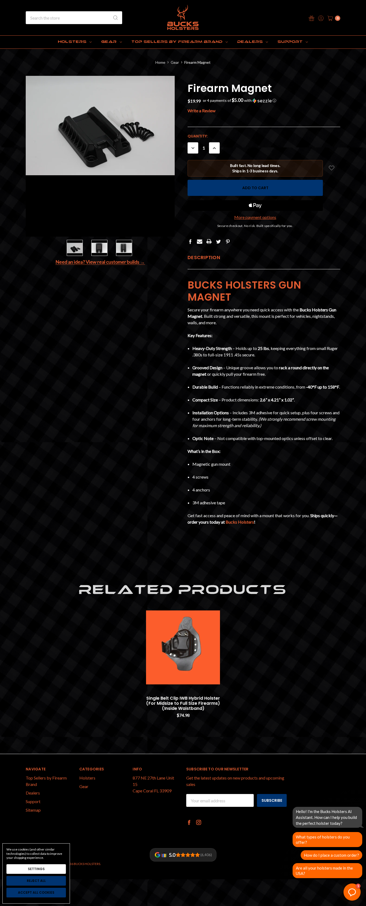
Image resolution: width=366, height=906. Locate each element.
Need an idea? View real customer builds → (100, 262)
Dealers (250, 42)
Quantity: (198, 136)
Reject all (36, 880)
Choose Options (183, 674)
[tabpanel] (183, 666)
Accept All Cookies (36, 892)
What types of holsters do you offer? (323, 839)
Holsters (73, 42)
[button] (239, 100)
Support (291, 42)
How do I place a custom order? (331, 855)
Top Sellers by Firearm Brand (178, 42)
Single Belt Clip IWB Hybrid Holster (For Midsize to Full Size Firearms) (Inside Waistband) (183, 703)
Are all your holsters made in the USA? (324, 871)
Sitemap (33, 809)
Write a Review (201, 110)
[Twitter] (218, 241)
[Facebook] (190, 241)
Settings (36, 869)
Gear (109, 42)
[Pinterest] (227, 241)
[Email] (199, 241)
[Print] (209, 241)
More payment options (255, 217)
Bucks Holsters (240, 521)
